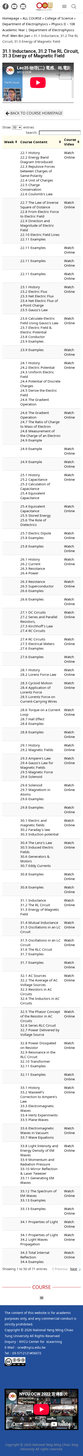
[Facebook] (5, 6)
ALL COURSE (32, 18)
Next (73, 1269)
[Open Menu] (64, 6)
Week (9, 142)
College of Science (59, 18)
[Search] (73, 6)
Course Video (70, 141)
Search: (31, 132)
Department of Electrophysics (25, 24)
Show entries (18, 127)
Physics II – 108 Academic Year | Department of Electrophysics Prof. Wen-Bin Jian (38, 30)
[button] (41, 1297)
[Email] (23, 6)
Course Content (33, 142)
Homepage (10, 18)
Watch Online (69, 154)
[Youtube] (14, 6)
